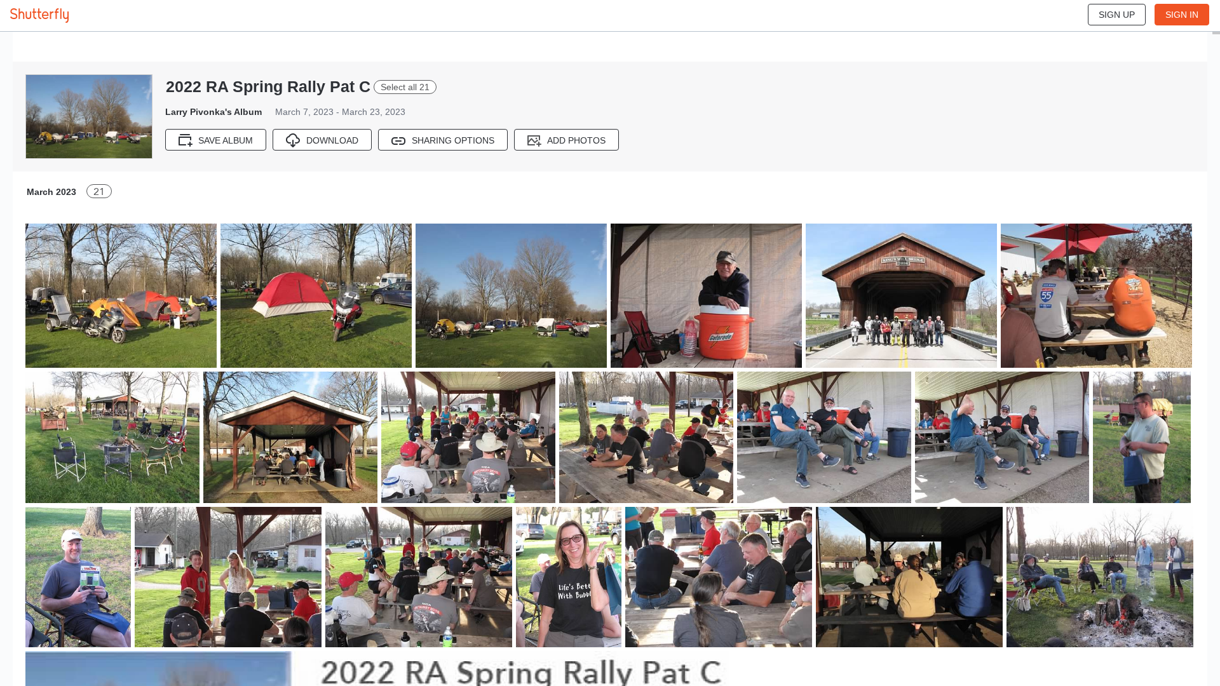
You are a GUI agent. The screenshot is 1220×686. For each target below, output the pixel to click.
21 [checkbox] (99, 191)
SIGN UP (1117, 15)
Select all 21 (405, 87)
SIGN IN (1181, 15)
